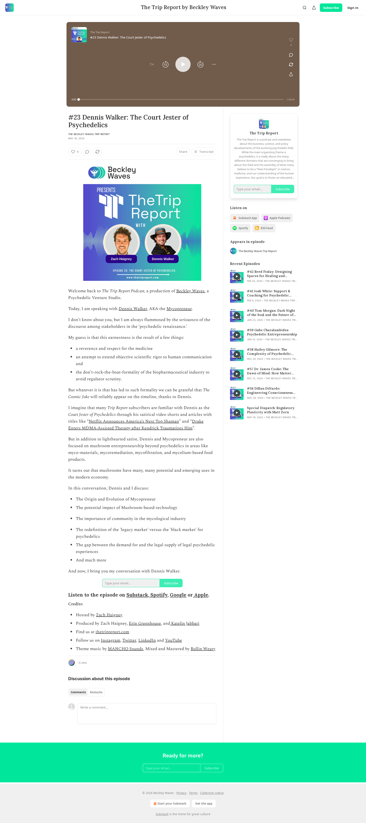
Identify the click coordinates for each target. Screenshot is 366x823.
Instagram (110, 640)
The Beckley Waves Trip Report (89, 134)
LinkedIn (147, 640)
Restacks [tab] (96, 692)
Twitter (129, 640)
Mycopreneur (179, 309)
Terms (193, 793)
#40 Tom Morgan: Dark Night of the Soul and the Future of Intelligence (271, 313)
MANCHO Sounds (125, 649)
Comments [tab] (78, 692)
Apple (200, 595)
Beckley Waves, (191, 291)
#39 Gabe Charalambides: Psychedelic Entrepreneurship (272, 332)
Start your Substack (171, 803)
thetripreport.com (112, 632)
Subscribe (331, 8)
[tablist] (86, 692)
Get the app (203, 803)
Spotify (158, 595)
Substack (137, 595)
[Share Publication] (314, 7)
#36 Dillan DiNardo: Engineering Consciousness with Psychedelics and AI (270, 390)
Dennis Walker (133, 309)
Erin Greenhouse (145, 623)
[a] (236, 276)
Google (178, 595)
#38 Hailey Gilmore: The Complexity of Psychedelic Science (269, 351)
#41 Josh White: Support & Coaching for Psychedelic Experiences (268, 293)
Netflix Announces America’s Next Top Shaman (134, 421)
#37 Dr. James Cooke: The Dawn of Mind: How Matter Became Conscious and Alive (270, 371)
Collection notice (212, 793)
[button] (152, 64)
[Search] (304, 7)
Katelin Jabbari (184, 623)
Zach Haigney (109, 615)
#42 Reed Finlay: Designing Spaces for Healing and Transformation (269, 274)
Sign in (352, 8)
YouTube (173, 640)
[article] (263, 276)
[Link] (62, 594)
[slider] (181, 99)
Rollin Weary (203, 649)
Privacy (181, 793)
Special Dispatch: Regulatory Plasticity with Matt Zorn (270, 410)
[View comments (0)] (291, 54)
